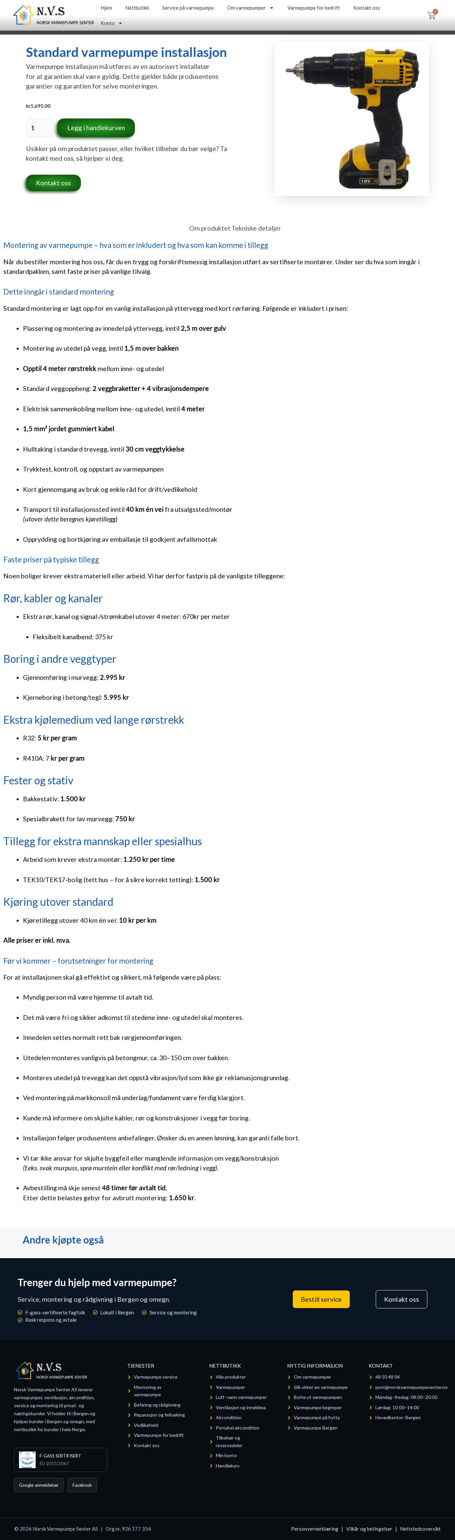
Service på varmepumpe (188, 8)
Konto (108, 23)
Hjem (106, 8)
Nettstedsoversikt (420, 1529)
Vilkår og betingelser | (373, 1529)
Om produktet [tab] (209, 228)
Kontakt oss (366, 8)
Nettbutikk (137, 8)
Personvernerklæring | (318, 1529)
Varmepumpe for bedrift (313, 8)
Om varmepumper (246, 8)
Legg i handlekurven (96, 127)
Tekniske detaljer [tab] (256, 228)
